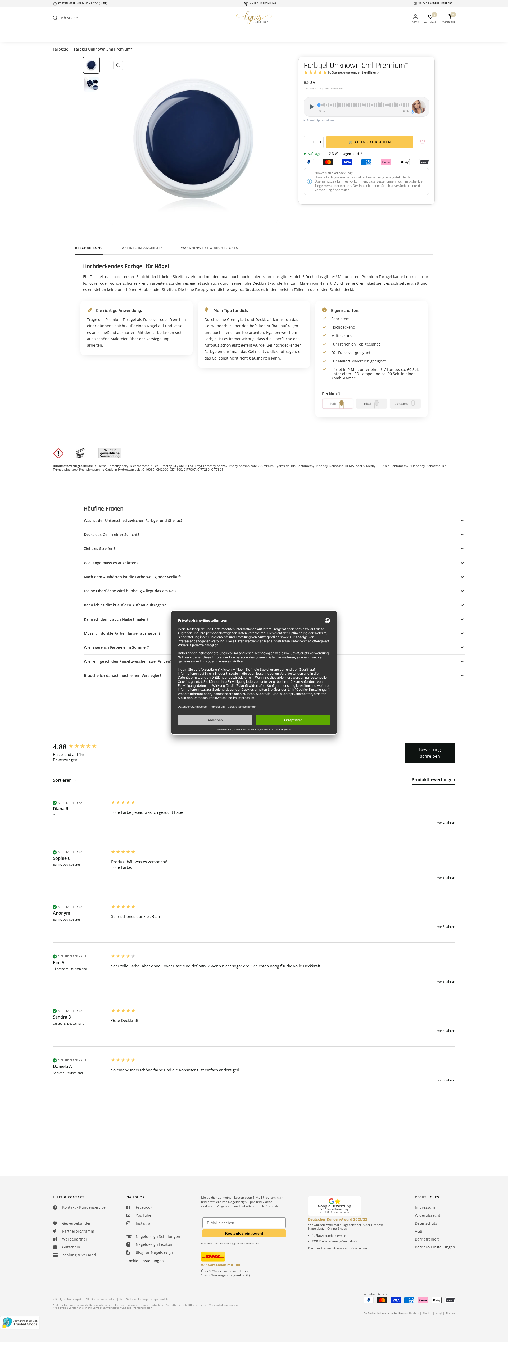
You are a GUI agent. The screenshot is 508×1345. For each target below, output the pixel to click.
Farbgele (60, 49)
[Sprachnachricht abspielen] (311, 107)
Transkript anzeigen (320, 120)
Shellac (427, 1313)
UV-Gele (414, 1313)
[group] (80, 747)
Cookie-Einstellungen (145, 1260)
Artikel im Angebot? (142, 248)
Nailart (450, 1313)
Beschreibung (89, 248)
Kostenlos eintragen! (244, 1233)
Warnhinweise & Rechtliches (209, 248)
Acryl (439, 1313)
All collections (254, 31)
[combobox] (100, 18)
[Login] (415, 19)
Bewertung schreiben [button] (430, 753)
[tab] (433, 781)
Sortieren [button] (63, 780)
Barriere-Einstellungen (435, 1246)
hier (365, 1248)
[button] (366, 72)
